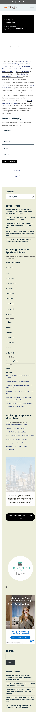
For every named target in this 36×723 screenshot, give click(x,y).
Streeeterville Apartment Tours (17, 439)
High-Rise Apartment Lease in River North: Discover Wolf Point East (19, 240)
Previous (19, 170)
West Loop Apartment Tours (16, 443)
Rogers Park (10, 343)
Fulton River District (13, 263)
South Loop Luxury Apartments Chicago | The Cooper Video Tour (20, 218)
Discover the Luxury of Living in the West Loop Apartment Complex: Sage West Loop (20, 233)
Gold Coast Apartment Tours (16, 425)
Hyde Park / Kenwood (13, 361)
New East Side (11, 283)
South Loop (10, 304)
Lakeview (9, 332)
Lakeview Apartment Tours (15, 428)
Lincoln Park (10, 338)
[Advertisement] (18, 539)
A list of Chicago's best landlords (17, 381)
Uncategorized (9, 22)
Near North (10, 278)
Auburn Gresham (22, 71)
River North (10, 294)
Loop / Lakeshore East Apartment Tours (20, 436)
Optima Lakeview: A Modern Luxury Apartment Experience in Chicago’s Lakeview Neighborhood (19, 211)
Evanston (9, 369)
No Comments (17, 29)
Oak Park (9, 373)
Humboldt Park (7, 71)
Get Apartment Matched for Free (20, 517)
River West (9, 299)
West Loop (9, 314)
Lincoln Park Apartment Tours (16, 432)
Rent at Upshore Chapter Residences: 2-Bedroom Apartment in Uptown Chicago (20, 225)
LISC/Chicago (25, 61)
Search (10, 650)
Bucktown (9, 322)
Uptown (8, 348)
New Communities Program (12, 64)
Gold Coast (10, 268)
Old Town (9, 288)
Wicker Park (10, 353)
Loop (7, 273)
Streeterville (10, 309)
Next (17, 176)
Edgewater (10, 327)
